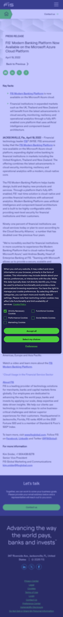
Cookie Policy (19, 304)
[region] (31, 308)
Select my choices (31, 339)
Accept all (31, 331)
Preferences (31, 346)
